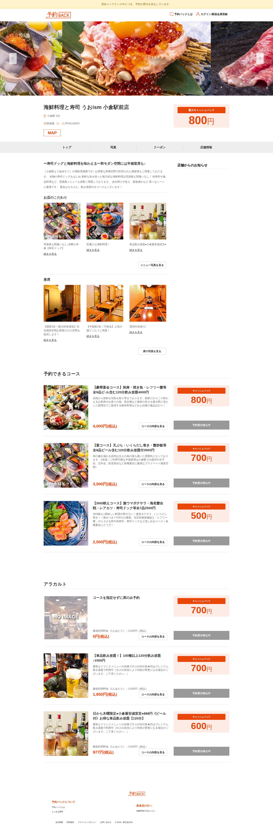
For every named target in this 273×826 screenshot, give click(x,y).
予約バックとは (183, 14)
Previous (13, 58)
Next (260, 58)
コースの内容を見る (153, 426)
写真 (113, 147)
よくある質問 (57, 812)
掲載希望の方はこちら (145, 811)
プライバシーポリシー (87, 822)
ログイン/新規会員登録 (214, 14)
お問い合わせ (105, 822)
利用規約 (70, 822)
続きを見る (50, 253)
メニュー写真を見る (152, 265)
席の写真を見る (152, 351)
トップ (66, 147)
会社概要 (59, 822)
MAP (52, 132)
